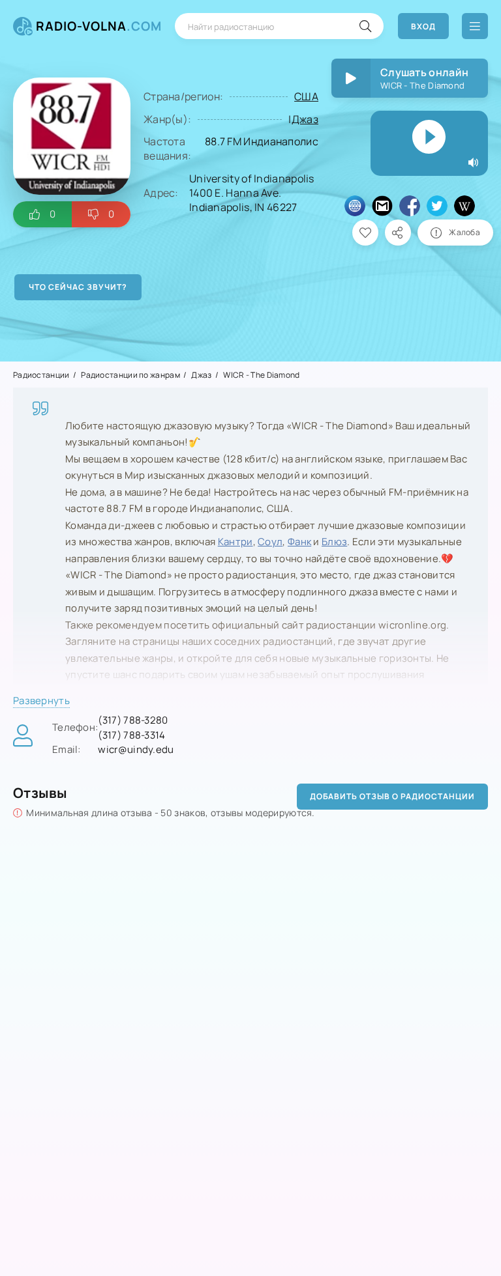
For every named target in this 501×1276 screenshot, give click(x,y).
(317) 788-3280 (133, 720)
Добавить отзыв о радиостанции (392, 796)
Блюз (334, 541)
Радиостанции (41, 374)
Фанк (299, 541)
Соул (270, 541)
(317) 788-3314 (131, 735)
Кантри (235, 541)
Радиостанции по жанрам (130, 374)
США (306, 96)
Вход (423, 26)
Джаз (305, 119)
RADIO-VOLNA (99, 26)
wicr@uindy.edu (136, 749)
